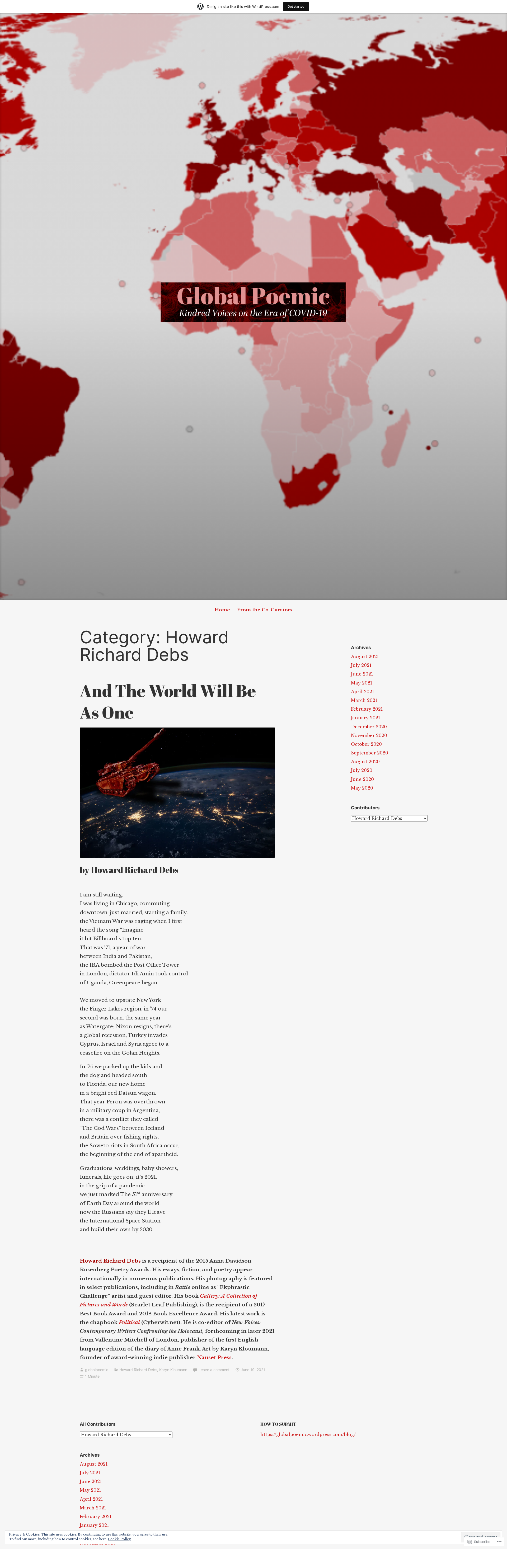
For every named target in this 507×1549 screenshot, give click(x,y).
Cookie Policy (119, 1539)
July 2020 (361, 770)
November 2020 (369, 735)
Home (222, 610)
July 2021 (361, 665)
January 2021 (365, 717)
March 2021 (364, 700)
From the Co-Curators (264, 610)
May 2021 (361, 683)
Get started (296, 6)
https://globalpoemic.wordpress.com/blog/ (308, 1434)
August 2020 (365, 761)
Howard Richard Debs (138, 1369)
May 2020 (362, 788)
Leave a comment (214, 1369)
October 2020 (366, 744)
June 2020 (362, 779)
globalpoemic (96, 1369)
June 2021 (362, 674)
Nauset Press (214, 1357)
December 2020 (369, 726)
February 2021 (367, 709)
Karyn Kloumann (173, 1369)
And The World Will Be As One (168, 701)
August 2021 (365, 656)
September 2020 (369, 752)
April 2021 (362, 691)
